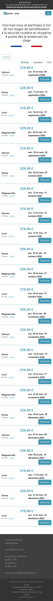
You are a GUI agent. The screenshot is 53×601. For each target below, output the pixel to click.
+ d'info (11, 75)
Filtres (6, 57)
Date (26, 62)
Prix (49, 62)
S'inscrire (45, 79)
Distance (38, 62)
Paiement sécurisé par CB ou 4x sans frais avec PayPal (26, 7)
